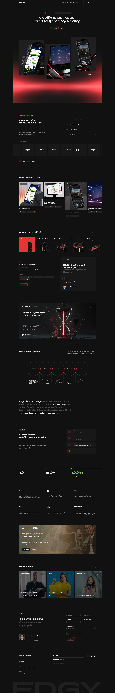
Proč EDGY (78, 2)
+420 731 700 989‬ (31, 638)
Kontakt (87, 2)
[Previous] (92, 177)
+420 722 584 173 (22, 673)
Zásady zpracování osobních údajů (61, 674)
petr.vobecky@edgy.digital (33, 640)
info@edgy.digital (22, 674)
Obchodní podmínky (58, 672)
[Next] (95, 177)
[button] (27, 244)
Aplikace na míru (65, 2)
